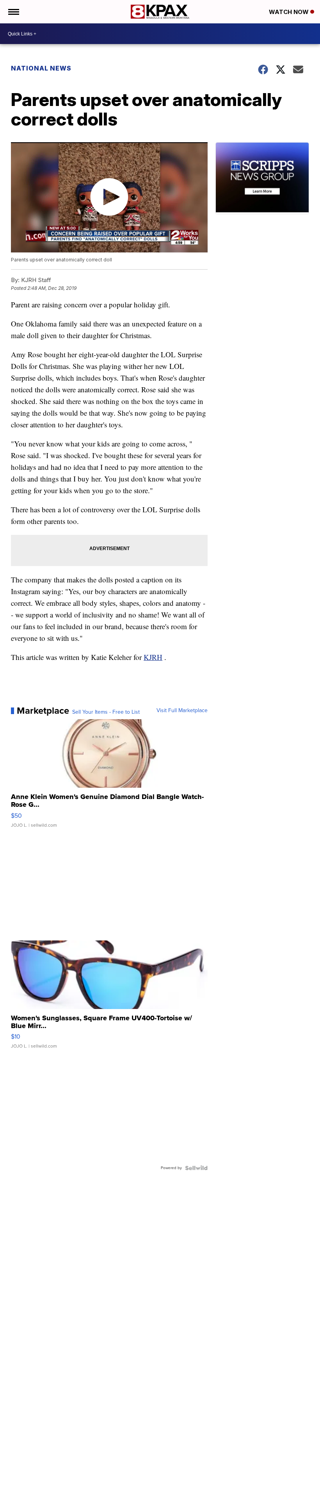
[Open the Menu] (13, 11)
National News (41, 68)
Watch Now (289, 12)
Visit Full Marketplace (182, 710)
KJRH (153, 657)
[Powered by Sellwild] (196, 1168)
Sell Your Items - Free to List (106, 712)
